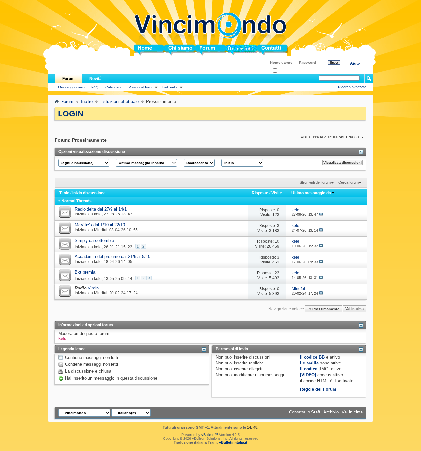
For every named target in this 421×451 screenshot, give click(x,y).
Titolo (64, 193)
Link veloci (170, 87)
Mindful (100, 230)
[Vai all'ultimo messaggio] (321, 214)
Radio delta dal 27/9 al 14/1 (101, 209)
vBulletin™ (209, 435)
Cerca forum (348, 182)
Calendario (113, 87)
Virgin (93, 288)
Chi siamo (174, 50)
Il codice (308, 368)
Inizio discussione (89, 193)
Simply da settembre (94, 240)
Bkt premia (85, 272)
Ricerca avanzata (352, 87)
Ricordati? (285, 71)
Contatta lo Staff (304, 412)
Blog (231, 50)
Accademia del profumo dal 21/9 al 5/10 (112, 256)
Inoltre (87, 101)
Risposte (260, 193)
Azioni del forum (141, 87)
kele (98, 214)
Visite (276, 193)
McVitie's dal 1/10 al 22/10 (100, 224)
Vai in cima (354, 309)
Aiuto (355, 63)
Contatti (265, 50)
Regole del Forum (318, 389)
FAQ (95, 87)
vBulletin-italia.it (233, 442)
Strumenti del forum (315, 182)
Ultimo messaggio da (311, 193)
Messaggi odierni (71, 87)
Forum (202, 50)
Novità (95, 78)
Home (139, 50)
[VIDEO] (308, 374)
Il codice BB (312, 357)
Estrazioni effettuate (119, 101)
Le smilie (309, 363)
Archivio (331, 412)
